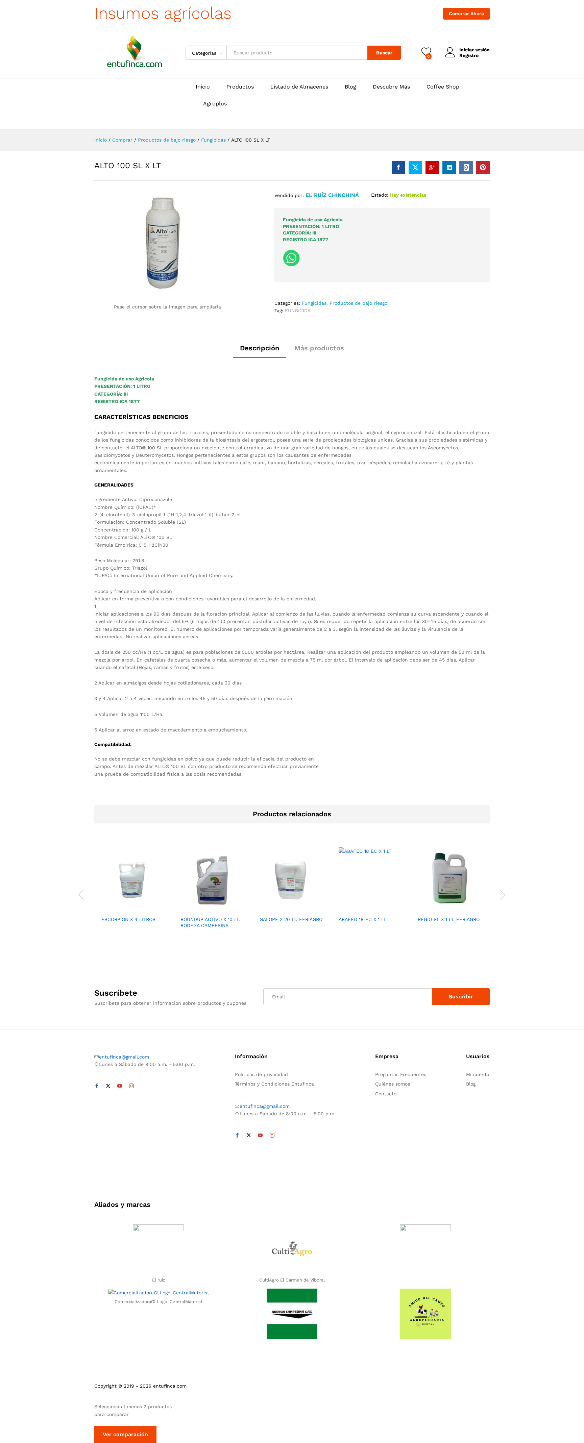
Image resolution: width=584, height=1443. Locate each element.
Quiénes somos (392, 1084)
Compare (157, 908)
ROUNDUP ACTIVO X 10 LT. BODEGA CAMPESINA (210, 922)
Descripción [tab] (259, 348)
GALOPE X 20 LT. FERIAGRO (291, 919)
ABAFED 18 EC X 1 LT (362, 919)
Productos (240, 87)
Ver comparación (125, 1434)
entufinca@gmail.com (124, 1057)
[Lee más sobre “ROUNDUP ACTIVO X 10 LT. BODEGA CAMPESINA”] (189, 908)
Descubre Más (391, 87)
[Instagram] (131, 1086)
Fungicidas (314, 303)
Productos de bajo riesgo (358, 303)
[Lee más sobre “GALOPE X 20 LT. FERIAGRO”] (268, 908)
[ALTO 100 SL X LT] (398, 167)
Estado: (379, 195)
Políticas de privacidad (261, 1074)
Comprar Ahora (466, 13)
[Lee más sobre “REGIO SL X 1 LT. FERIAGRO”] (427, 908)
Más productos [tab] (319, 348)
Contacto (385, 1093)
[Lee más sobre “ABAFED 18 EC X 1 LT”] (348, 908)
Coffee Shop (443, 87)
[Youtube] (119, 1086)
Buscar (384, 52)
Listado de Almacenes (299, 87)
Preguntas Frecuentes (400, 1074)
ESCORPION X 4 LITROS (128, 919)
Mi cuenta (477, 1074)
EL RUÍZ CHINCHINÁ (332, 195)
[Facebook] (96, 1086)
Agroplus (215, 103)
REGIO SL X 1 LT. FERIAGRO (449, 919)
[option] (133, 887)
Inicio (203, 87)
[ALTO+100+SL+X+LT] (415, 167)
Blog (350, 87)
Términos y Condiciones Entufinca (274, 1084)
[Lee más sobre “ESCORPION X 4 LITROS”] (110, 908)
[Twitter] (108, 1086)
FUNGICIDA (298, 310)
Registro (469, 55)
